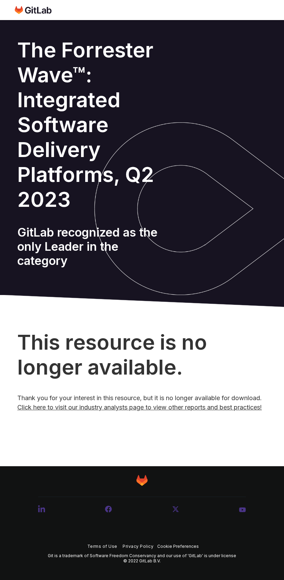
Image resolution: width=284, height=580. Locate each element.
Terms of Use (102, 546)
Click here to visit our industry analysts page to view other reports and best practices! (139, 407)
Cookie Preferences (178, 546)
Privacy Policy (138, 546)
